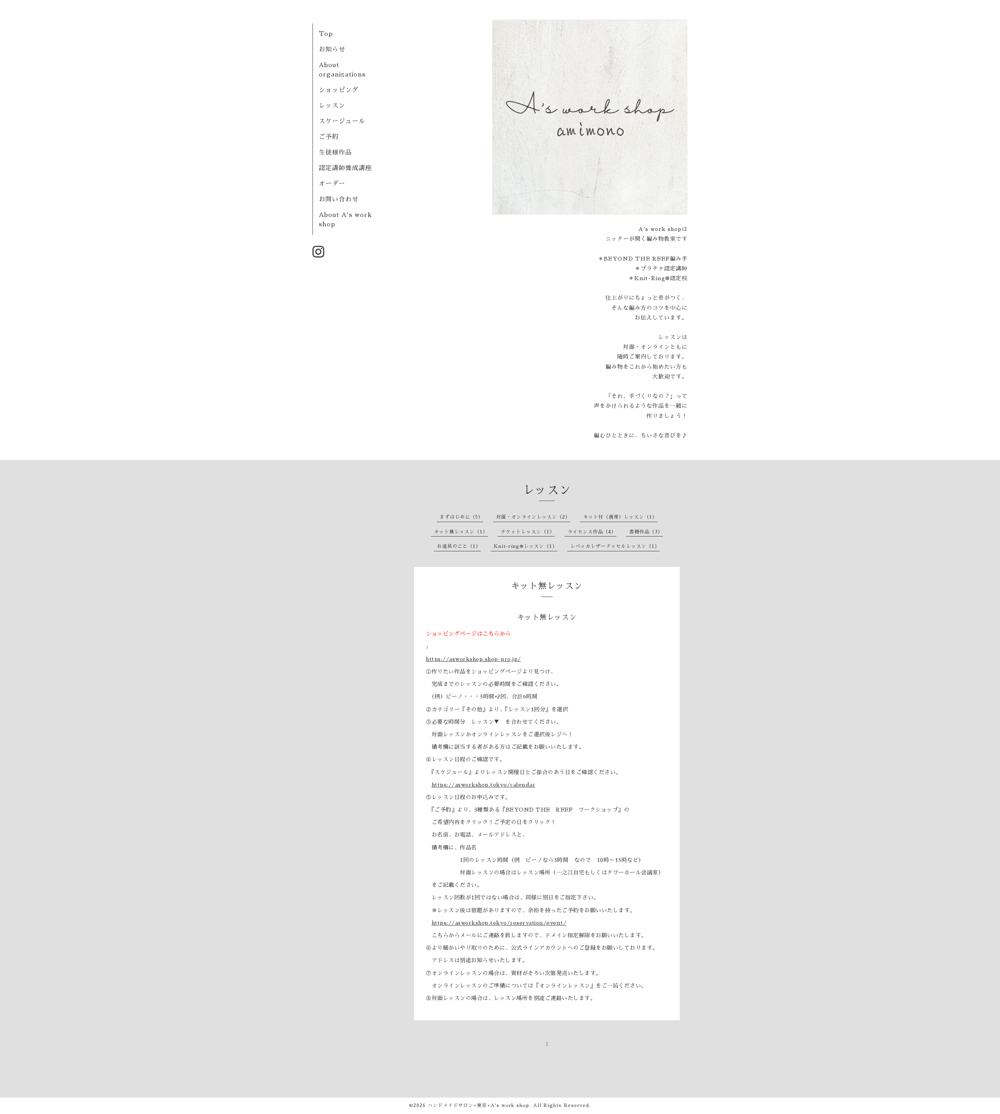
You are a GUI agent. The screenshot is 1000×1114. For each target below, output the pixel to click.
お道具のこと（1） (459, 546)
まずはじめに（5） (461, 517)
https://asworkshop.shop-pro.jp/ (473, 659)
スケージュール (342, 121)
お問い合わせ (339, 199)
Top (326, 34)
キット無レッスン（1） (461, 531)
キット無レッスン (547, 617)
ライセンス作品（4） (592, 531)
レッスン (332, 106)
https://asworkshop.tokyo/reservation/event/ (499, 923)
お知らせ (332, 49)
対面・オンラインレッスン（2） (533, 517)
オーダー (332, 184)
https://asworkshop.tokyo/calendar (484, 784)
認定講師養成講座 (345, 168)
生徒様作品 (335, 152)
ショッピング (339, 90)
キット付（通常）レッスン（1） (620, 517)
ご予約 (329, 137)
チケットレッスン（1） (528, 531)
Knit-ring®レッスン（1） (525, 546)
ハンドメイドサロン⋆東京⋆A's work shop (478, 1105)
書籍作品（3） (646, 531)
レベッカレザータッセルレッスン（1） (615, 546)
